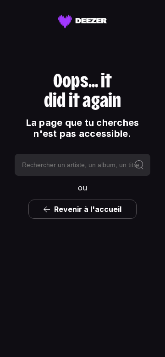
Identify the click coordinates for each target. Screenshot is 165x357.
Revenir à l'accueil (87, 209)
